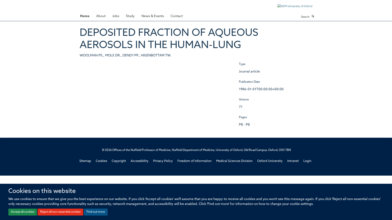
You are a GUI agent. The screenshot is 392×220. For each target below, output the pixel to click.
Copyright (119, 161)
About (101, 16)
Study (130, 16)
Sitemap (85, 161)
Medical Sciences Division (234, 161)
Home (84, 16)
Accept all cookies (22, 211)
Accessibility (139, 161)
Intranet (293, 161)
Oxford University (270, 161)
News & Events (152, 16)
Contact (177, 16)
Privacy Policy (163, 161)
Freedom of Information (194, 161)
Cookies (101, 161)
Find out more (96, 211)
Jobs (115, 16)
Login (307, 161)
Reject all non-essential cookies (60, 211)
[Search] (313, 16)
